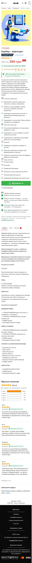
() (11, 56)
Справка (15, 518)
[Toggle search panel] (21, 3)
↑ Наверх (4, 228)
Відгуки (17, 228)
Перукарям (16, 8)
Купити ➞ (17, 183)
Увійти (15, 497)
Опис (11, 228)
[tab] (4, 228)
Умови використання (15, 524)
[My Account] (24, 3)
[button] (27, 3)
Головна (3, 8)
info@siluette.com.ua (10, 220)
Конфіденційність (15, 521)
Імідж (9, 8)
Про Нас (15, 528)
